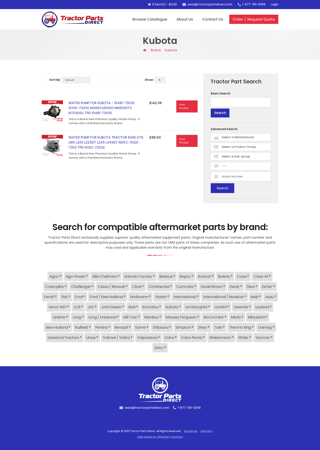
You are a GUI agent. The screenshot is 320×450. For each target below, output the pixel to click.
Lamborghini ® (197, 307)
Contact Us (212, 19)
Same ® (141, 327)
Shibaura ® (162, 327)
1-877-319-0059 (253, 4)
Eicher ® (268, 286)
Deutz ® (235, 286)
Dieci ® (251, 286)
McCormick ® (215, 317)
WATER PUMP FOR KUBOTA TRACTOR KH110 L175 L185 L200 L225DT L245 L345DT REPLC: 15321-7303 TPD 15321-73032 (106, 142)
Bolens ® (225, 276)
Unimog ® (266, 327)
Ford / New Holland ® (108, 296)
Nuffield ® (83, 327)
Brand (156, 50)
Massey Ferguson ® (182, 317)
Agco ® (55, 276)
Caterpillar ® (55, 286)
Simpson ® (184, 327)
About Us (184, 19)
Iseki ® (256, 296)
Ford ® (80, 296)
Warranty (207, 431)
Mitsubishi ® (257, 317)
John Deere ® (112, 307)
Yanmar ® (263, 337)
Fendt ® (50, 296)
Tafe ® (219, 327)
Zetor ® (160, 347)
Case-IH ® (262, 276)
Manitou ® (152, 317)
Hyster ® (162, 296)
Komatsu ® (151, 307)
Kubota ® (173, 307)
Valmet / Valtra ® (117, 337)
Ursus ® (92, 337)
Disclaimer (191, 431)
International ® (186, 296)
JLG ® (92, 307)
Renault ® (122, 327)
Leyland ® (263, 307)
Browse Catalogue (149, 19)
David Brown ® (213, 286)
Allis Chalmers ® (105, 276)
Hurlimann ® (140, 296)
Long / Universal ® (103, 317)
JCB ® (78, 307)
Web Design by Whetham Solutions (160, 437)
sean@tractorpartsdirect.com (210, 4)
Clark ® (138, 286)
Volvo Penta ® (192, 337)
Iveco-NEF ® (59, 307)
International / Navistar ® (224, 296)
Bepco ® (186, 276)
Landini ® (221, 307)
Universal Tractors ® (64, 337)
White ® (244, 337)
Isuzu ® (270, 296)
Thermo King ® (241, 327)
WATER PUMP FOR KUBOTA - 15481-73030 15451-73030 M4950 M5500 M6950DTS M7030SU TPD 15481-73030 (102, 108)
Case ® (243, 276)
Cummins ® (186, 286)
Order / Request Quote (254, 19)
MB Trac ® (131, 317)
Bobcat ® (205, 276)
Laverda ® (242, 307)
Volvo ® (170, 337)
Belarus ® (167, 276)
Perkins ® (102, 327)
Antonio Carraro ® (139, 276)
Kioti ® (133, 307)
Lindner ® (60, 317)
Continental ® (160, 286)
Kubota (171, 50)
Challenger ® (82, 286)
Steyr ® (204, 327)
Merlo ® (237, 317)
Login (274, 4)
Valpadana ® (148, 337)
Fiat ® (65, 296)
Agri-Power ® (77, 276)
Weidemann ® (221, 337)
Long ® (78, 317)
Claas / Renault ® (112, 286)
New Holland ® (58, 327)
